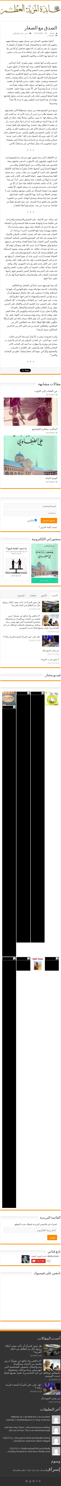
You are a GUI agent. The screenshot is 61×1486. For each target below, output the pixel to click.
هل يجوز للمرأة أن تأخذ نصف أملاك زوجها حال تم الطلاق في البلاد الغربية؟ (23, 1348)
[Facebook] (37, 1481)
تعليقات (32, 595)
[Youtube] (30, 1481)
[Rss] (39, 1481)
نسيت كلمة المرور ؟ (48, 527)
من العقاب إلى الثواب (45, 391)
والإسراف (16, 1470)
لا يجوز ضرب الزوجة (50, 659)
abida (52, 33)
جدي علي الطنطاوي (20, 33)
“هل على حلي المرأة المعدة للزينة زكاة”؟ (21, 636)
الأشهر (44, 595)
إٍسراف (42, 1470)
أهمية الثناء (51, 478)
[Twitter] (33, 1481)
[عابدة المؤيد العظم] (30, 8)
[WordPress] (26, 1481)
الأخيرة (55, 595)
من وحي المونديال (50, 650)
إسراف (53, 1469)
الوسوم (21, 595)
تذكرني (31, 520)
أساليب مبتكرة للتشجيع (44, 429)
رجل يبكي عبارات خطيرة (29, 1470)
